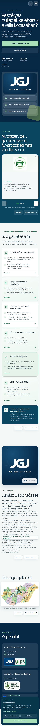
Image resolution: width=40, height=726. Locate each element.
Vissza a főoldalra (31, 212)
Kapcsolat (18, 212)
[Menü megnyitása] (36, 3)
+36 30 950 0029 (12, 652)
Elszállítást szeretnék (18, 43)
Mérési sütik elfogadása (20, 721)
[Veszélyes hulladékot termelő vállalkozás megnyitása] (23, 203)
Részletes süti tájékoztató (9, 711)
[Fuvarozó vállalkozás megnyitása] (21, 203)
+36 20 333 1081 (12, 678)
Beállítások (29, 716)
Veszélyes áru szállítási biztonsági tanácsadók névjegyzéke (20, 537)
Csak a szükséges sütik (11, 716)
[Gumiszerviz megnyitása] (20, 203)
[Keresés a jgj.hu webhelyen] (30, 3)
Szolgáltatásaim (20, 50)
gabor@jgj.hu (11, 655)
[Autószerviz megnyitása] (17, 203)
